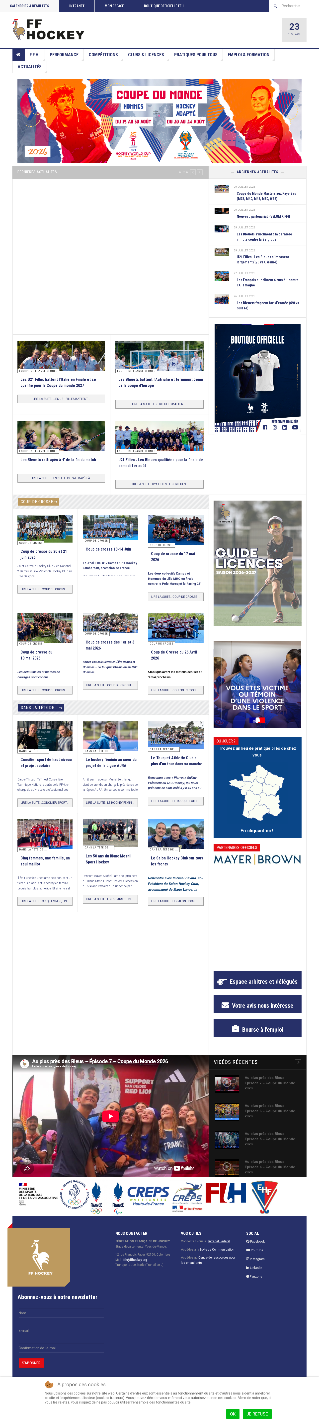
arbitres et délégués (264, 981)
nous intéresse (262, 1005)
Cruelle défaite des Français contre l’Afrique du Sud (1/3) (107, 272)
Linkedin (255, 1268)
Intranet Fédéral (219, 1241)
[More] (298, 1062)
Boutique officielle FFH (164, 6)
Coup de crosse (37, 501)
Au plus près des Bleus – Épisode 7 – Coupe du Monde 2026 (270, 1083)
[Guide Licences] (258, 563)
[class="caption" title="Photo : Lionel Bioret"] (110, 736)
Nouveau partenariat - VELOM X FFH (263, 216)
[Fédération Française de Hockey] (48, 29)
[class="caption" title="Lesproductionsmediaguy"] (159, 445)
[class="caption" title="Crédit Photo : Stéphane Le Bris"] (175, 630)
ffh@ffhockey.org (135, 1260)
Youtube (256, 1250)
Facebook (257, 1241)
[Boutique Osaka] (258, 378)
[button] (193, 172)
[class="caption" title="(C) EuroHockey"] (222, 276)
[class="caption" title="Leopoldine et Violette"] (45, 737)
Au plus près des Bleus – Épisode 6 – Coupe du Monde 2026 (270, 1111)
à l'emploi (262, 1029)
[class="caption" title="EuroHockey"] (159, 370)
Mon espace (114, 6)
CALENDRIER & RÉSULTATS (29, 6)
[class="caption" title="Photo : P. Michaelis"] (161, 30)
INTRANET (76, 6)
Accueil (18, 55)
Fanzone (255, 1276)
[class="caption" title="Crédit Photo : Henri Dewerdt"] (175, 533)
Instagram (257, 1259)
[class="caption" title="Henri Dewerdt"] (45, 528)
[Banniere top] (159, 121)
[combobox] (294, 6)
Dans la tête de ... (39, 707)
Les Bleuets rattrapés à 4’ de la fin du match (58, 459)
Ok (233, 1414)
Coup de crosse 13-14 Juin (197, 30)
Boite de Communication (217, 1249)
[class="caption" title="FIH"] (110, 231)
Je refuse (257, 1414)
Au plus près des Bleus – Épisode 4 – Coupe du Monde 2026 (270, 1167)
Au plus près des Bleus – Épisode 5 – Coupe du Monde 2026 (270, 1139)
